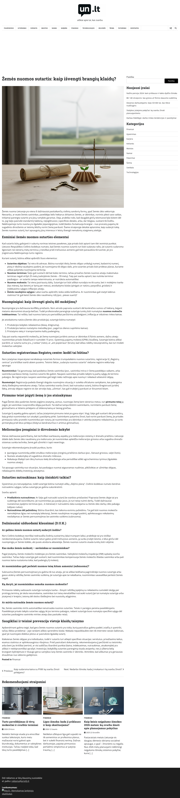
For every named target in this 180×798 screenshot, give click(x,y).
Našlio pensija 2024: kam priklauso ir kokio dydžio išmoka (152, 93)
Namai (54, 28)
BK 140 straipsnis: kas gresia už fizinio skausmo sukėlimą (152, 98)
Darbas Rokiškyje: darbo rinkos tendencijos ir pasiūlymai (151, 118)
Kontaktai (134, 28)
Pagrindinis (9, 28)
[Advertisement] (90, 50)
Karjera (64, 28)
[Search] (175, 28)
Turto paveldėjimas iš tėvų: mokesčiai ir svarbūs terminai (20, 723)
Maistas (44, 28)
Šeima (112, 28)
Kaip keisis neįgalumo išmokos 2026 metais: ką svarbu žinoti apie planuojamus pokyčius (103, 725)
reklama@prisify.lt (20, 781)
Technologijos (88, 28)
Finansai (74, 28)
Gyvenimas (22, 28)
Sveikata (33, 28)
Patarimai (122, 28)
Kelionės (102, 28)
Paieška (130, 77)
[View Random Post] (170, 28)
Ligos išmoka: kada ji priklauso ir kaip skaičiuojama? (62, 723)
